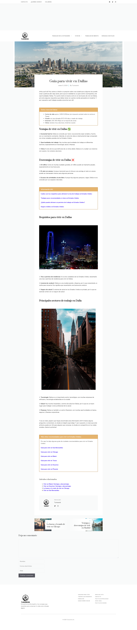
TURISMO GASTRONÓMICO (85, 596)
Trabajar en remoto (92, 36)
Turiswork (75, 85)
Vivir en (77, 36)
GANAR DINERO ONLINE (84, 600)
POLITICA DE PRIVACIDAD (101, 598)
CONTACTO (24, 2)
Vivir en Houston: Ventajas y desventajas (57, 486)
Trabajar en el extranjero (61, 36)
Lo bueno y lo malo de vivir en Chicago (56, 488)
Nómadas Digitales (108, 36)
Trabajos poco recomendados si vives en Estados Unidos (60, 198)
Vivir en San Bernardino (51, 490)
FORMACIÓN (81, 598)
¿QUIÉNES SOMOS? (36, 2)
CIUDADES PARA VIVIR (84, 594)
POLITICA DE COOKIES (101, 603)
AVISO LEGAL (98, 600)
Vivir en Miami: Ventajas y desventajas (56, 484)
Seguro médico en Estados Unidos (52, 207)
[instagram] (115, 1)
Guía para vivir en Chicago (49, 452)
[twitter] (112, 1)
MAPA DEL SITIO (99, 594)
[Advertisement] (68, 17)
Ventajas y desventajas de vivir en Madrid (82, 525)
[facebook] (109, 1)
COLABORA (48, 2)
